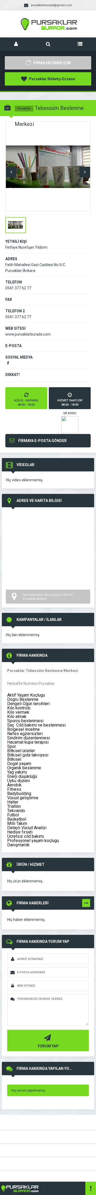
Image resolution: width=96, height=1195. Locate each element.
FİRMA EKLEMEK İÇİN (52, 63)
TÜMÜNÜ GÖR (86, 904)
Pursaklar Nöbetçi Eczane (51, 79)
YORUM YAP (48, 1046)
